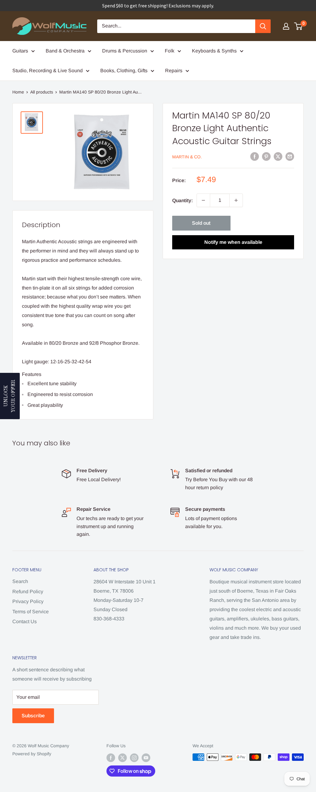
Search (20, 581)
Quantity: (182, 200)
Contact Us (24, 621)
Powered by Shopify (31, 753)
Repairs (173, 70)
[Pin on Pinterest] (266, 156)
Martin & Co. (187, 156)
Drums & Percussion (124, 50)
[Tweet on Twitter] (278, 156)
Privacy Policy (28, 601)
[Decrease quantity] (203, 200)
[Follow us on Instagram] (134, 757)
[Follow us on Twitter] (122, 757)
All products (41, 92)
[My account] (286, 26)
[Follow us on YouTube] (146, 757)
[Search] (263, 26)
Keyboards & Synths (214, 50)
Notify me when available (233, 242)
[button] (10, 396)
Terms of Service (30, 611)
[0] (298, 26)
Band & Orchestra (65, 50)
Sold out (201, 223)
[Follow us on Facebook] (110, 757)
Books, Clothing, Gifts (124, 70)
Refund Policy (27, 591)
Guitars (20, 50)
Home (18, 92)
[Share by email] (289, 156)
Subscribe (33, 715)
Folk (169, 50)
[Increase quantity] (236, 200)
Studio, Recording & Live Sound (47, 70)
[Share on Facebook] (254, 156)
